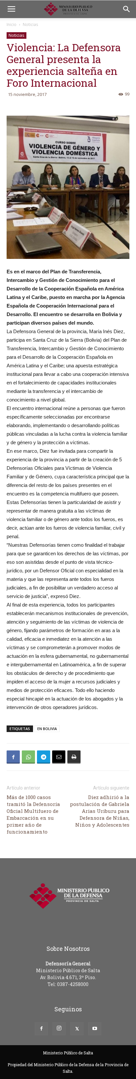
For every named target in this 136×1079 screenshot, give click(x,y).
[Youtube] (94, 1028)
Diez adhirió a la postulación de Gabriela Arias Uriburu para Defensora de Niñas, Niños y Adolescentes (99, 811)
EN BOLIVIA (47, 728)
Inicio (12, 24)
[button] (127, 9)
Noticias (30, 24)
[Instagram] (59, 1028)
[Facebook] (41, 1028)
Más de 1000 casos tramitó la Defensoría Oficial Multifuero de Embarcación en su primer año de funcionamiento (33, 814)
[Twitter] (77, 1028)
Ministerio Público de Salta (68, 1052)
